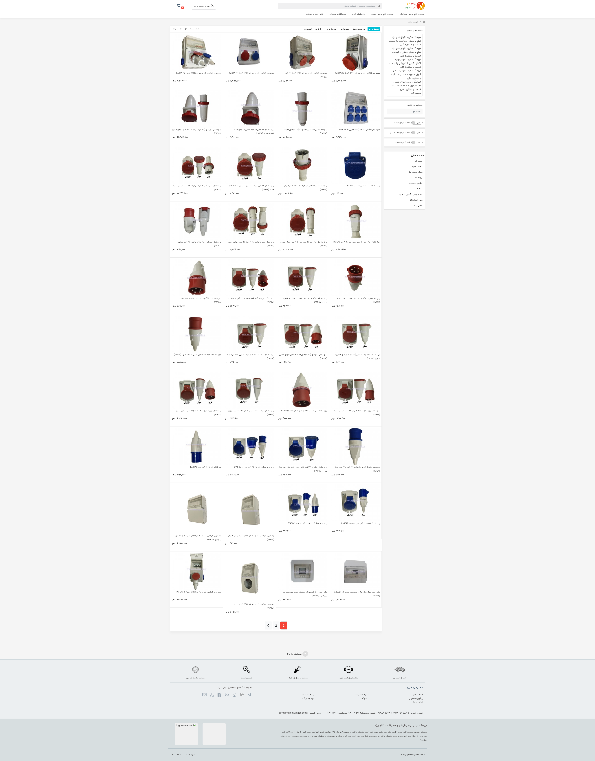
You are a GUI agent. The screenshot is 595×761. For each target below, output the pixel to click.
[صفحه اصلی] (424, 21)
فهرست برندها (413, 21)
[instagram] (234, 695)
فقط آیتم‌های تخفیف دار (400, 132)
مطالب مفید (417, 166)
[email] (204, 695)
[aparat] (241, 695)
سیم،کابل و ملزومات (338, 14)
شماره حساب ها (416, 172)
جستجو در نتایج (415, 105)
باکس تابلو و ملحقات (314, 14)
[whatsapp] (226, 695)
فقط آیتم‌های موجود (402, 122)
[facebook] (219, 695)
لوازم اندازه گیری (358, 14)
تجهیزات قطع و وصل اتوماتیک (412, 14)
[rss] (211, 695)
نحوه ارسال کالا (416, 200)
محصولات (418, 161)
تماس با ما (418, 205)
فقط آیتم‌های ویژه (402, 142)
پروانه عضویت (417, 177)
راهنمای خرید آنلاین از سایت (410, 194)
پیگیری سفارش (416, 183)
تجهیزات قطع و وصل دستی (382, 14)
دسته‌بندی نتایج (415, 30)
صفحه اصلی (417, 155)
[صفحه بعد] (268, 625)
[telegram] (249, 695)
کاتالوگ (419, 188)
